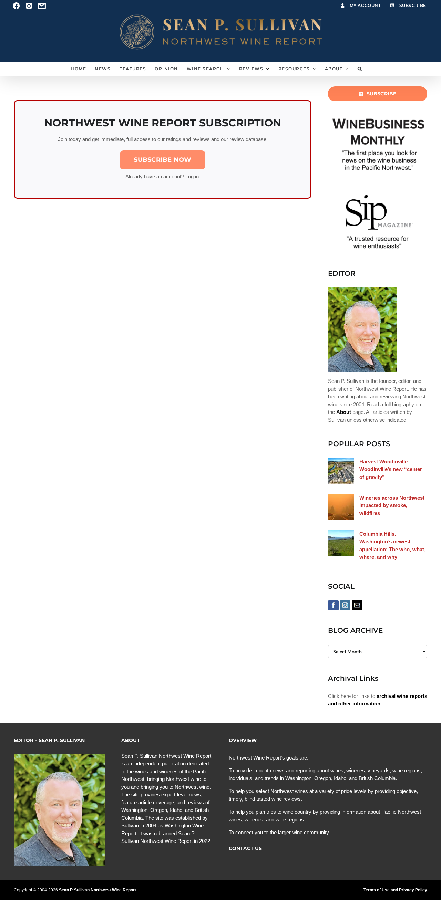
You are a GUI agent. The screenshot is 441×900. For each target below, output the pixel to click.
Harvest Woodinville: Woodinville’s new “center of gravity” (390, 469)
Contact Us (245, 848)
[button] (360, 69)
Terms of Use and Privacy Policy (395, 890)
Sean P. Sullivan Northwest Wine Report (97, 890)
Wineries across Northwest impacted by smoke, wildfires (391, 505)
